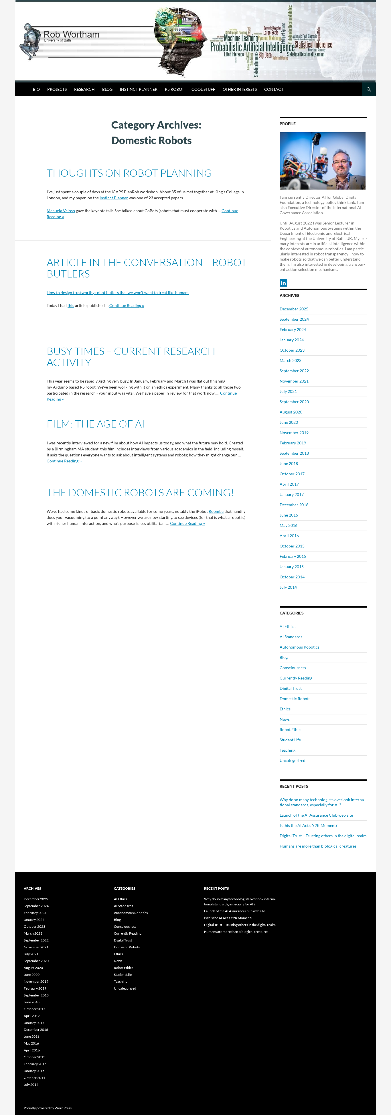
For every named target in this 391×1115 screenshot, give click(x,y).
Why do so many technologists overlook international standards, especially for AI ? (322, 802)
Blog (107, 89)
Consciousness (293, 667)
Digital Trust (291, 688)
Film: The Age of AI (96, 423)
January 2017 (292, 494)
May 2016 (288, 525)
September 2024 (294, 319)
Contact (273, 89)
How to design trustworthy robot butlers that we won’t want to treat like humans (118, 292)
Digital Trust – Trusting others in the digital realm (323, 835)
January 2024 (292, 339)
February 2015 (293, 556)
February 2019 (293, 442)
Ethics (285, 708)
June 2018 (289, 463)
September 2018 (294, 453)
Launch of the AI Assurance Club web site (316, 815)
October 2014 (292, 576)
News (285, 719)
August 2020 (291, 411)
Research (84, 89)
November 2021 (294, 381)
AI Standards (291, 636)
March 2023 (290, 360)
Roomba (216, 511)
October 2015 (292, 545)
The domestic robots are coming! (140, 492)
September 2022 (294, 370)
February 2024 (293, 329)
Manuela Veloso (61, 210)
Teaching (287, 750)
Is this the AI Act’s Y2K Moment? (308, 825)
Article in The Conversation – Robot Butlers (147, 267)
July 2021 (288, 391)
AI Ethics (287, 626)
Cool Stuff (203, 89)
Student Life (290, 739)
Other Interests (240, 89)
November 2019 (294, 432)
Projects (57, 89)
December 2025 (294, 308)
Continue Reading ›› (126, 305)
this (71, 305)
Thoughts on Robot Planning (129, 172)
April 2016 (289, 535)
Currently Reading (296, 677)
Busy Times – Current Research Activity (131, 356)
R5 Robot (174, 89)
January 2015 (292, 566)
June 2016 (289, 515)
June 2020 (289, 422)
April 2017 (289, 484)
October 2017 (292, 473)
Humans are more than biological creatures (318, 846)
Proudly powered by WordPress (48, 1108)
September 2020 (294, 401)
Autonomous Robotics (299, 647)
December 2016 (294, 504)
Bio (36, 89)
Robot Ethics (291, 729)
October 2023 (292, 350)
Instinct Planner (138, 89)
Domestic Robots (295, 698)
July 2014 (288, 587)
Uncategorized (292, 760)
